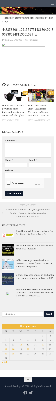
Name (9, 160)
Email (33, 160)
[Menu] (52, 3)
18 (13, 349)
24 (6, 353)
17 (6, 349)
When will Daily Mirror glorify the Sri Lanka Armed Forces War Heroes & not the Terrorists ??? (34, 292)
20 (28, 349)
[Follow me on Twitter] (31, 393)
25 (13, 353)
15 (43, 344)
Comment (11, 140)
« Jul (4, 362)
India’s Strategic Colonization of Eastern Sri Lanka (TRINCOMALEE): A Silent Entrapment (34, 263)
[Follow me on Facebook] (25, 393)
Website (9, 170)
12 (21, 344)
